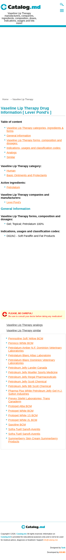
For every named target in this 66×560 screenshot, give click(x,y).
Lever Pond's (14, 202)
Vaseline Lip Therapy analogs (24, 325)
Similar (11, 157)
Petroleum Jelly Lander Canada (27, 367)
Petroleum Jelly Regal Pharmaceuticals (32, 377)
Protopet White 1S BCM (23, 415)
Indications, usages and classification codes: (34, 147)
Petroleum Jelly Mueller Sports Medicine (33, 372)
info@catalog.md (50, 540)
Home (5, 99)
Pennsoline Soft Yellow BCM (25, 338)
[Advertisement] (33, 61)
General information (19, 135)
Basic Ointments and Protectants (27, 175)
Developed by (56, 552)
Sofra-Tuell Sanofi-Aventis (24, 429)
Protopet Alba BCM (20, 406)
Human (11, 170)
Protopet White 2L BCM (22, 420)
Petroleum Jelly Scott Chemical (27, 381)
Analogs (12, 152)
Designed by (57, 548)
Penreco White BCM (20, 343)
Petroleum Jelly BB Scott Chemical (29, 386)
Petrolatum (13, 187)
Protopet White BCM (20, 410)
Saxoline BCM (17, 424)
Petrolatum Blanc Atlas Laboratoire (29, 355)
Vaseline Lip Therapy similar (23, 330)
